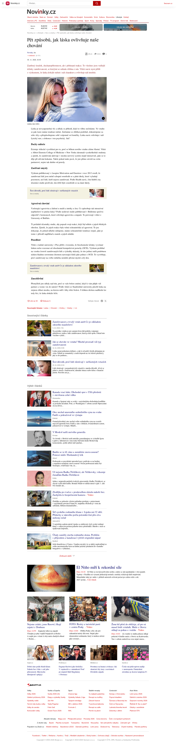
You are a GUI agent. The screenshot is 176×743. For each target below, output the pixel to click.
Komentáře (88, 17)
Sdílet (99, 54)
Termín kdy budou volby (36, 704)
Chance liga (72, 694)
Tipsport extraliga (74, 701)
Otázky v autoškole (137, 707)
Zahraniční (64, 17)
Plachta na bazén (62, 723)
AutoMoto (42, 21)
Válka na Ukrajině (76, 17)
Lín (76, 308)
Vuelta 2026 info (54, 694)
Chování (54, 308)
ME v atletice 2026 (75, 704)
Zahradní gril (125, 723)
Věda (49, 21)
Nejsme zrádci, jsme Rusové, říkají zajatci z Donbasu (44, 626)
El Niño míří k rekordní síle (99, 567)
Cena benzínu (101, 719)
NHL (70, 711)
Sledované (134, 21)
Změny (62, 308)
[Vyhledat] (97, 3)
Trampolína (75, 723)
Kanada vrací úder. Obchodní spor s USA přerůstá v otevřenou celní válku (77, 393)
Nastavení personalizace (134, 736)
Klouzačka (95, 723)
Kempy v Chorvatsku (117, 694)
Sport (87, 21)
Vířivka (134, 723)
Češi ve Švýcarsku (116, 704)
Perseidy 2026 (89, 719)
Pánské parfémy (141, 727)
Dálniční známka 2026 (138, 697)
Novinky (30, 52)
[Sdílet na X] (105, 301)
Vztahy (69, 308)
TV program (114, 21)
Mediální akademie (77, 736)
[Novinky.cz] (41, 12)
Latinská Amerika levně (118, 707)
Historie (65, 21)
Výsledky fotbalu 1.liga (76, 697)
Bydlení (55, 541)
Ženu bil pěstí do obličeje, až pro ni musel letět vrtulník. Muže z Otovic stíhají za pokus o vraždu (128, 627)
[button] (67, 99)
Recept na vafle (95, 707)
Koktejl (126, 17)
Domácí (50, 17)
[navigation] (3, 3)
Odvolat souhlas (117, 736)
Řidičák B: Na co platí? (138, 704)
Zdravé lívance (94, 701)
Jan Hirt (51, 701)
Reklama (52, 736)
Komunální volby (33, 711)
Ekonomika (110, 17)
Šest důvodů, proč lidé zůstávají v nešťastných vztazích (79, 361)
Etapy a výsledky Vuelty (56, 697)
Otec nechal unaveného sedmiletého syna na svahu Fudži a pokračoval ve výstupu (77, 413)
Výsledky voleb (32, 701)
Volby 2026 (31, 694)
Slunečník (85, 723)
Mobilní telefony (52, 727)
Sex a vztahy (34, 194)
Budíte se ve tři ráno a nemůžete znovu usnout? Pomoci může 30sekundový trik (76, 453)
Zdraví (55, 458)
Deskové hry (105, 727)
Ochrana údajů (103, 736)
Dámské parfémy (82, 727)
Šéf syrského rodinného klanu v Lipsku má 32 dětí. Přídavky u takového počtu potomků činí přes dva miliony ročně (77, 514)
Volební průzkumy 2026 (36, 697)
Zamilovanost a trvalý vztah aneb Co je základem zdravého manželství (77, 323)
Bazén (51, 723)
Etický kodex (91, 736)
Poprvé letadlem (115, 697)
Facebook (36, 736)
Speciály (99, 21)
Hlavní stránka (32, 17)
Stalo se (43, 17)
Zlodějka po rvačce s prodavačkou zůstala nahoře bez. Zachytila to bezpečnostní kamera (79, 493)
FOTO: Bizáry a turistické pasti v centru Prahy (84, 625)
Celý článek (91, 579)
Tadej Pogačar (53, 704)
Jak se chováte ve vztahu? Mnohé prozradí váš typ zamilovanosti (77, 343)
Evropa (55, 435)
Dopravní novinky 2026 (138, 701)
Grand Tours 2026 (54, 711)
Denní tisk (124, 21)
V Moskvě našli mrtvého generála (69, 432)
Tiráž (66, 736)
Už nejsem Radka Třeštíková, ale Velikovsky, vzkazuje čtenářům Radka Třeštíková (79, 473)
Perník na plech (95, 711)
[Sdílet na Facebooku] (102, 301)
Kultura (102, 17)
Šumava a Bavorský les (118, 701)
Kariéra (60, 736)
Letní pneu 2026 (136, 694)
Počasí (106, 21)
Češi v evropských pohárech (119, 719)
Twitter (44, 736)
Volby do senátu (33, 707)
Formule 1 (72, 707)
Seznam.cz (168, 3)
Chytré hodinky (127, 727)
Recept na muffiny (95, 697)
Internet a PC (32, 21)
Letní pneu (94, 727)
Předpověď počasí (75, 719)
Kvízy (92, 21)
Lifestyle (119, 17)
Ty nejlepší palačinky (96, 694)
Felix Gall (51, 707)
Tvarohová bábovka (96, 704)
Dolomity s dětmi (115, 711)
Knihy (55, 478)
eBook (90, 54)
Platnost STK (135, 711)
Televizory (115, 727)
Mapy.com (62, 719)
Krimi (96, 17)
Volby (56, 17)
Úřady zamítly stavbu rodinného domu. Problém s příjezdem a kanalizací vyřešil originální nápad (76, 536)
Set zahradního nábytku (109, 723)
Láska (46, 308)
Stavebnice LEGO (67, 727)
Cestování (56, 21)
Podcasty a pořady (76, 21)
